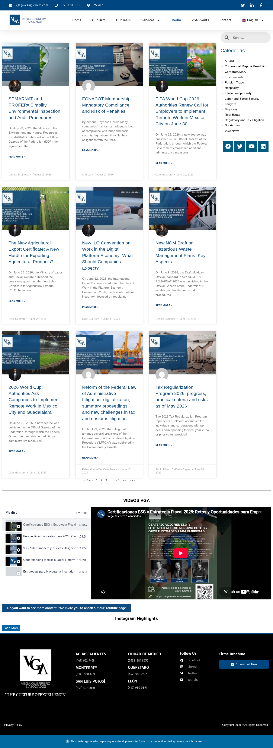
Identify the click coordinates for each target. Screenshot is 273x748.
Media (176, 20)
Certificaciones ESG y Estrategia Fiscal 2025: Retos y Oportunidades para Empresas (49, 524)
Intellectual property (238, 93)
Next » (126, 480)
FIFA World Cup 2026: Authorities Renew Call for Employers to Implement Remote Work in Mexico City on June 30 (181, 111)
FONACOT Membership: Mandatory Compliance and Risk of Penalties (107, 105)
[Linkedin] (263, 146)
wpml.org (105, 741)
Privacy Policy (13, 724)
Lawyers (230, 104)
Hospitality (232, 87)
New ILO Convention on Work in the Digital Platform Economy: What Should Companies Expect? (107, 255)
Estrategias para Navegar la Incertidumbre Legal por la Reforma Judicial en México (49, 571)
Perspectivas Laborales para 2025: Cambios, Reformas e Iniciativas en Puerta (49, 536)
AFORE (230, 61)
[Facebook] (228, 146)
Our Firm (98, 20)
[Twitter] (239, 146)
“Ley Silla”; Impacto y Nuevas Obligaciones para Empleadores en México (49, 548)
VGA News (232, 131)
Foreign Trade (234, 82)
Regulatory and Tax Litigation (244, 120)
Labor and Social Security (242, 98)
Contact (225, 20)
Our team (123, 20)
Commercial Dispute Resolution (246, 66)
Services (147, 20)
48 (117, 480)
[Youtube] (251, 146)
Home (76, 20)
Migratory (231, 109)
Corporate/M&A (235, 71)
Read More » (17, 156)
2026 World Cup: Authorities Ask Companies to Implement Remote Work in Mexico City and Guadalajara (34, 400)
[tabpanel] (181, 553)
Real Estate (232, 114)
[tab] (46, 524)
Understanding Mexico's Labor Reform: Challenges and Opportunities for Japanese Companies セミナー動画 (49, 559)
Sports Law (232, 125)
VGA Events (200, 20)
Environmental (234, 77)
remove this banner (190, 741)
